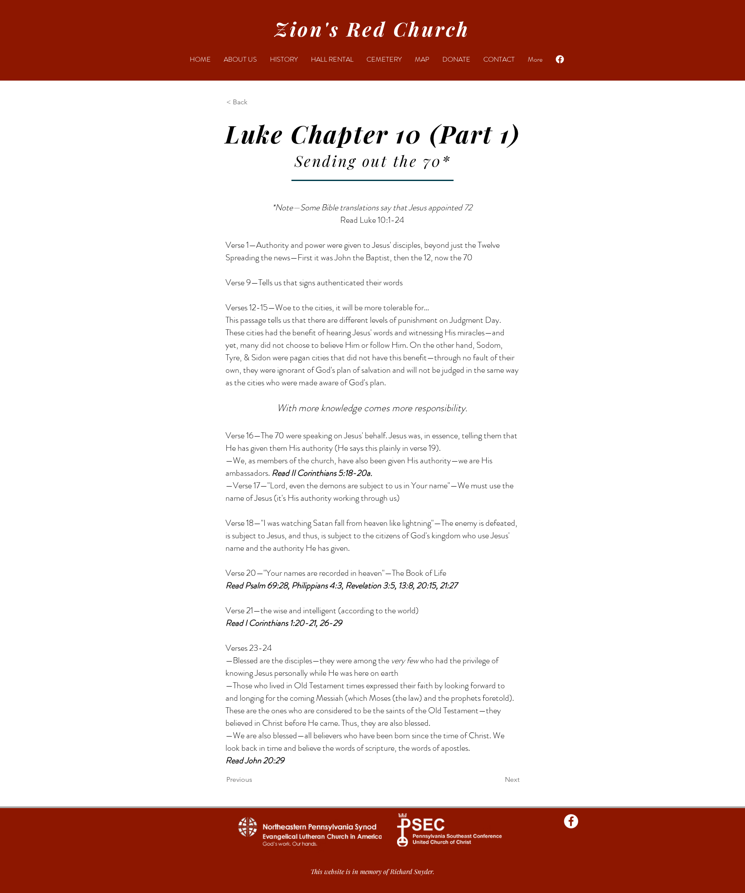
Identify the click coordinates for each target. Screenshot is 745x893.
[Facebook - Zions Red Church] (571, 821)
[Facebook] (559, 59)
